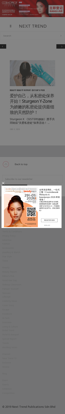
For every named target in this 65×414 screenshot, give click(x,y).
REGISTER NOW (49, 220)
